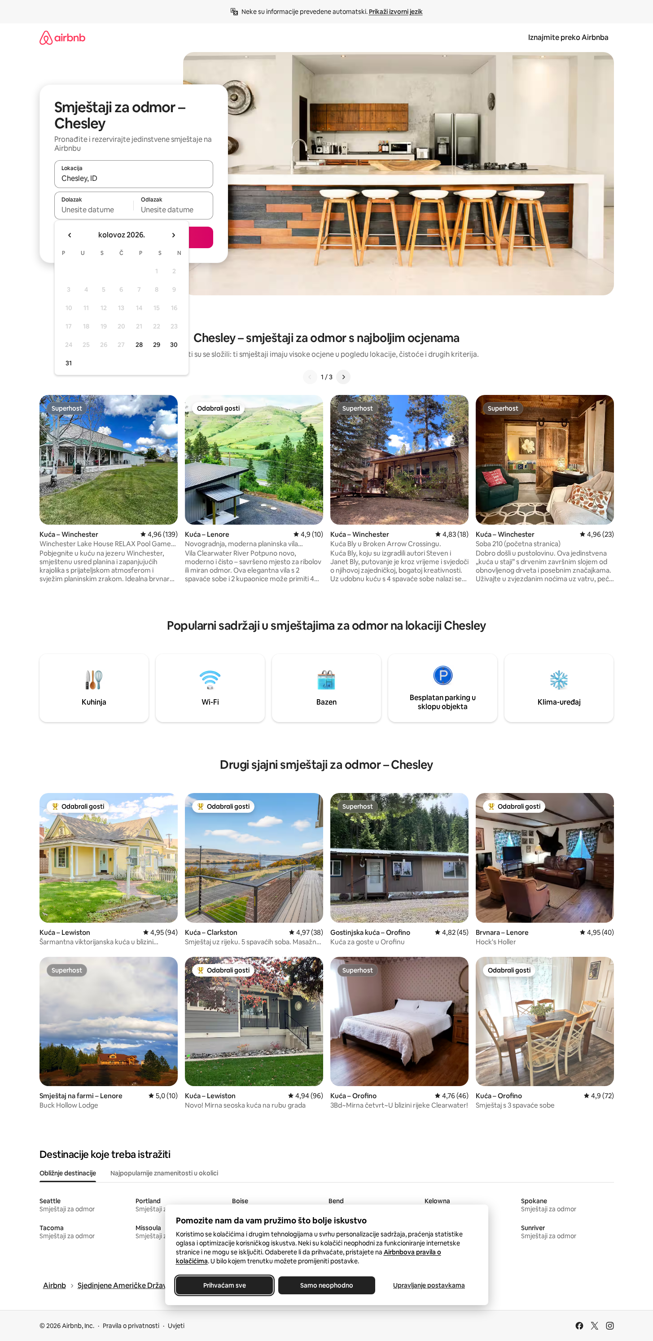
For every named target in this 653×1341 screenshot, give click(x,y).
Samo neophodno (326, 1285)
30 (174, 345)
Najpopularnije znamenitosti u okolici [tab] (164, 1173)
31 (69, 363)
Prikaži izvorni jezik (396, 12)
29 (156, 345)
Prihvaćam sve (224, 1285)
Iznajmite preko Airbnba (568, 37)
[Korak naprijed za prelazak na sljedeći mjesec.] (173, 235)
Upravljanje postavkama (429, 1285)
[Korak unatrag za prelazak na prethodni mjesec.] (70, 235)
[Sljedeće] (343, 377)
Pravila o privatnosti (131, 1326)
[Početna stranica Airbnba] (62, 37)
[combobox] (133, 178)
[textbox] (94, 209)
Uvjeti (176, 1326)
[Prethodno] (310, 377)
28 (139, 345)
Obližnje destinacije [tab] (67, 1173)
